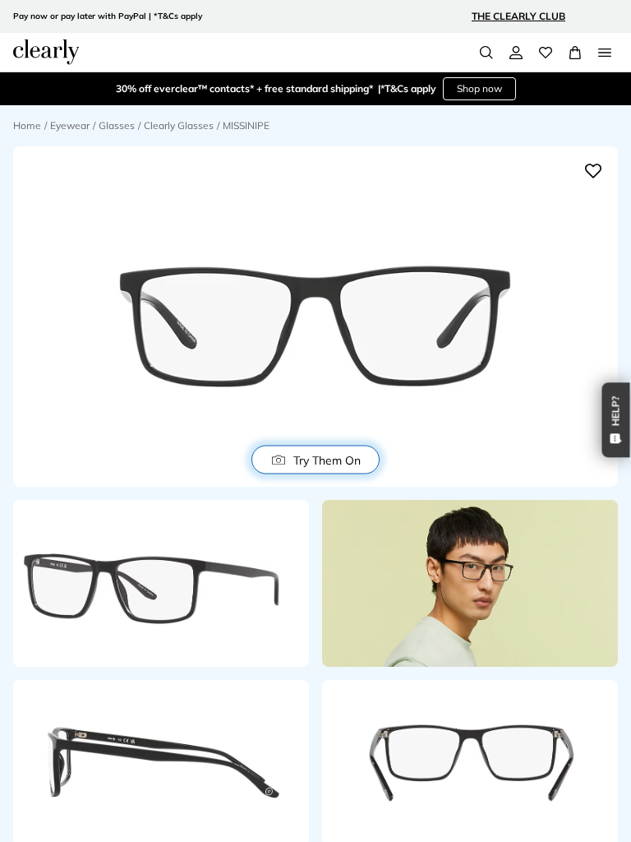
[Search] (486, 52)
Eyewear (70, 125)
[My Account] (516, 52)
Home (27, 125)
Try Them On (327, 459)
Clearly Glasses (179, 125)
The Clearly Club (518, 16)
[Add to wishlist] (593, 171)
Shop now (479, 88)
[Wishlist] (545, 52)
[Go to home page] (46, 51)
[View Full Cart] (575, 52)
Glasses (117, 125)
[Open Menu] (605, 52)
